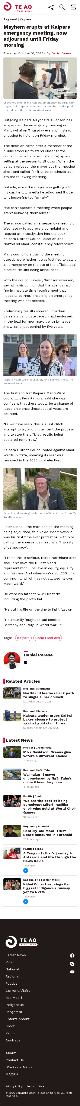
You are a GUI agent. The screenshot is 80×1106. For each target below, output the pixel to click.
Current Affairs (18, 990)
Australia (13, 1040)
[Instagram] (72, 963)
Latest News (16, 955)
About (11, 1053)
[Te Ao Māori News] (22, 944)
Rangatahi (14, 1012)
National (12, 969)
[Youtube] (72, 972)
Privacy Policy (14, 1086)
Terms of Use (35, 1086)
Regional (10, 19)
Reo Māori (14, 998)
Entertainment (17, 1019)
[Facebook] (72, 955)
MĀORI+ (12, 1074)
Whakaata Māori (19, 1067)
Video (10, 962)
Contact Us (15, 1060)
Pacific (11, 1033)
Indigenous (15, 1005)
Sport (10, 1026)
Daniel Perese (61, 53)
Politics (11, 983)
